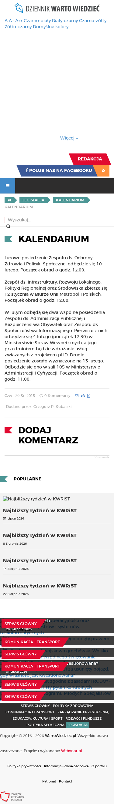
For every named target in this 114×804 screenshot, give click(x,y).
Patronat (49, 781)
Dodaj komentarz (48, 435)
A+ (11, 21)
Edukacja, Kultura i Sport (37, 718)
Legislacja (77, 725)
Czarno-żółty (92, 21)
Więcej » (69, 138)
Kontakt (65, 781)
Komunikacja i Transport (32, 642)
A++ (18, 21)
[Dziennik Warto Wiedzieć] (57, 8)
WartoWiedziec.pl (60, 736)
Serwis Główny (35, 706)
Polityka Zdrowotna (73, 706)
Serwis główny (21, 624)
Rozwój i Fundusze (83, 718)
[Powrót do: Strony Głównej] (9, 200)
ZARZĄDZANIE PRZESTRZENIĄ (83, 712)
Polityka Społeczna (45, 725)
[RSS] (103, 171)
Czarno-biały (37, 21)
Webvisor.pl (71, 751)
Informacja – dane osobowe (66, 766)
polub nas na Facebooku (60, 171)
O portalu (99, 766)
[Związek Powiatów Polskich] (12, 796)
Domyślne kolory (50, 27)
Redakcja (90, 159)
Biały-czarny (65, 21)
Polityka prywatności (24, 766)
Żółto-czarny (18, 27)
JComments (101, 457)
